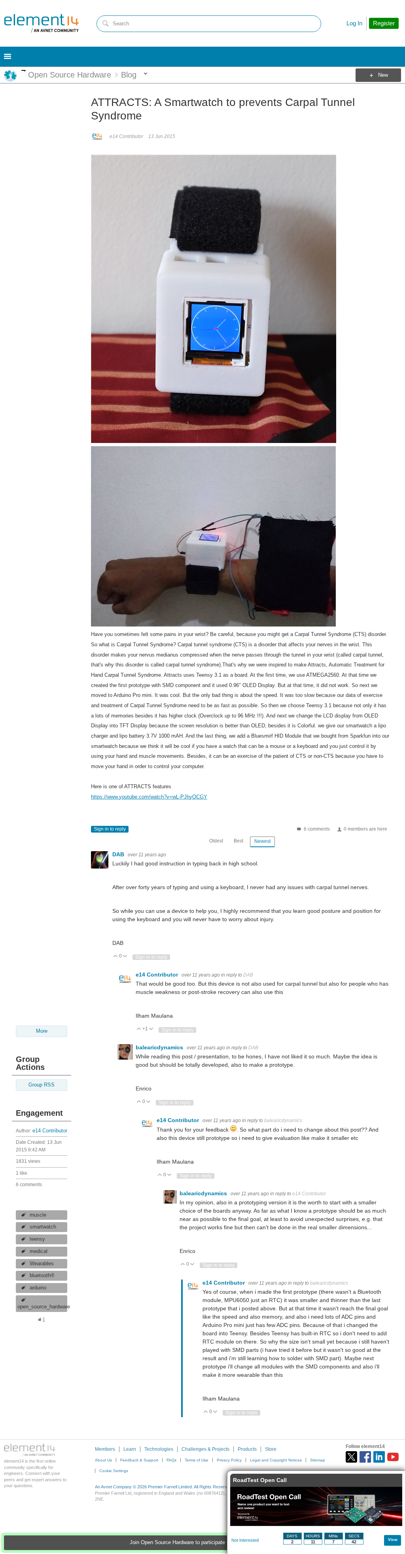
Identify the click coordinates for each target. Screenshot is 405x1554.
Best (238, 841)
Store (270, 1449)
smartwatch (43, 1227)
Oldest (216, 841)
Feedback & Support (139, 1460)
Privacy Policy (229, 1460)
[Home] (41, 23)
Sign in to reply (110, 829)
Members (105, 1449)
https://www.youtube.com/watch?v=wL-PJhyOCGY (149, 797)
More (23, 70)
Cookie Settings (113, 1471)
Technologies (158, 1449)
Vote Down (125, 956)
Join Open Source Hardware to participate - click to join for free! (202, 1542)
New (383, 75)
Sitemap (317, 1460)
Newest (262, 841)
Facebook (365, 1457)
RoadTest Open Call (260, 1480)
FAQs (171, 1460)
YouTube (393, 1457)
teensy (37, 1239)
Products (247, 1449)
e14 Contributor (49, 1131)
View (392, 1539)
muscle (38, 1215)
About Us (103, 1460)
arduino (38, 1288)
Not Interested (245, 1540)
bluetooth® (42, 1275)
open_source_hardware (42, 1307)
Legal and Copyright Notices (276, 1460)
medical (38, 1251)
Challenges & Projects (205, 1449)
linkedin (379, 1457)
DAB (119, 854)
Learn (129, 1449)
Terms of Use (196, 1460)
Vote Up (115, 956)
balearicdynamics (160, 1047)
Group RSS (41, 1085)
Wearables (42, 1263)
